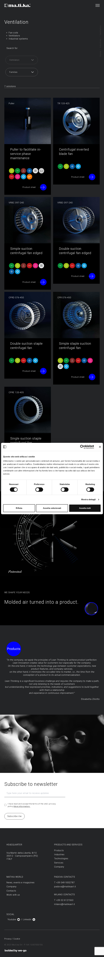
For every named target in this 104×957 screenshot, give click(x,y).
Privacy (8, 939)
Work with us (13, 895)
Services (58, 862)
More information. (22, 806)
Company (59, 866)
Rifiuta (19, 508)
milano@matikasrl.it (64, 904)
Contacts (11, 890)
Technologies (61, 858)
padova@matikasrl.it (65, 886)
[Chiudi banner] (100, 447)
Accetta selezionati (52, 508)
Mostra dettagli (88, 499)
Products (59, 850)
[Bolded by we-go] (15, 950)
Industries (100, 43)
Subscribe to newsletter (31, 784)
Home (100, 54)
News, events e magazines (20, 882)
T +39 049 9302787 (64, 882)
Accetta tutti (85, 508)
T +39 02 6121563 (63, 900)
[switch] (39, 489)
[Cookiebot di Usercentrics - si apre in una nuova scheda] (82, 447)
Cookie (16, 939)
